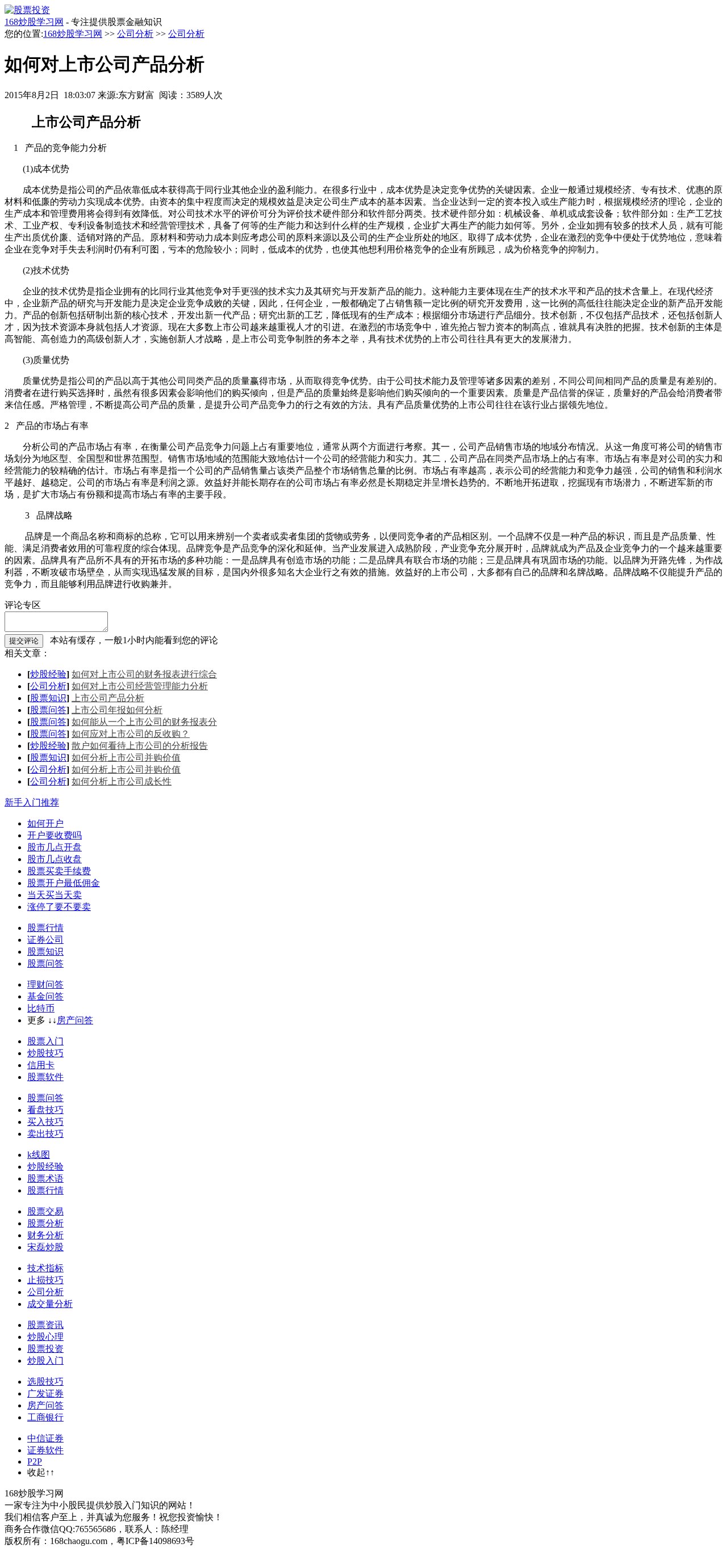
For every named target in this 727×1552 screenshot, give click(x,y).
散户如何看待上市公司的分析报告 (140, 745)
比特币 (41, 1008)
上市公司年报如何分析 (117, 710)
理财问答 (45, 984)
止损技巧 (45, 1280)
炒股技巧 (45, 1053)
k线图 (38, 1154)
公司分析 (135, 34)
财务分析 (45, 1235)
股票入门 (45, 1041)
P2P (34, 1461)
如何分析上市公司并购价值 (126, 757)
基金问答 (45, 996)
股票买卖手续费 (59, 871)
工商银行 (45, 1417)
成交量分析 (50, 1304)
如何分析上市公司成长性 (122, 781)
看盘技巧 (45, 1110)
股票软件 (45, 1077)
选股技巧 (45, 1381)
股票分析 (45, 1223)
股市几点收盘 (54, 859)
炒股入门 (45, 1360)
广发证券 (45, 1393)
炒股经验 (48, 674)
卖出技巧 (45, 1133)
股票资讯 (45, 1325)
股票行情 (45, 928)
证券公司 (45, 939)
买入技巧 (45, 1122)
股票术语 (45, 1178)
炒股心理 (45, 1337)
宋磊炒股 (45, 1247)
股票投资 (45, 1348)
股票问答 (48, 710)
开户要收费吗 (54, 835)
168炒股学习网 (34, 22)
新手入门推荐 (32, 802)
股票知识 (48, 698)
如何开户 (45, 823)
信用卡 (41, 1065)
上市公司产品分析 (108, 698)
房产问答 (75, 1020)
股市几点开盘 (54, 847)
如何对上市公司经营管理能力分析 (140, 686)
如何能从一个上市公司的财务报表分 (144, 722)
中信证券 (45, 1438)
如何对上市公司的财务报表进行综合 (144, 674)
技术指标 (45, 1268)
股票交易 (45, 1211)
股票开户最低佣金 (63, 883)
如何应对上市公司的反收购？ (131, 734)
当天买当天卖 (54, 895)
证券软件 (45, 1450)
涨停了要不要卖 (59, 907)
